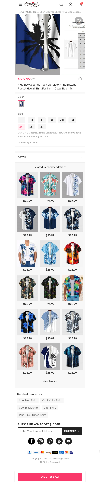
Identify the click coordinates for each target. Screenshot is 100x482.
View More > (50, 381)
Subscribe (72, 431)
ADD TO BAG (50, 476)
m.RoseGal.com (34, 4)
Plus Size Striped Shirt (32, 415)
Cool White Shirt (52, 400)
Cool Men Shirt (28, 400)
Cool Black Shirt (28, 407)
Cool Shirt (50, 407)
